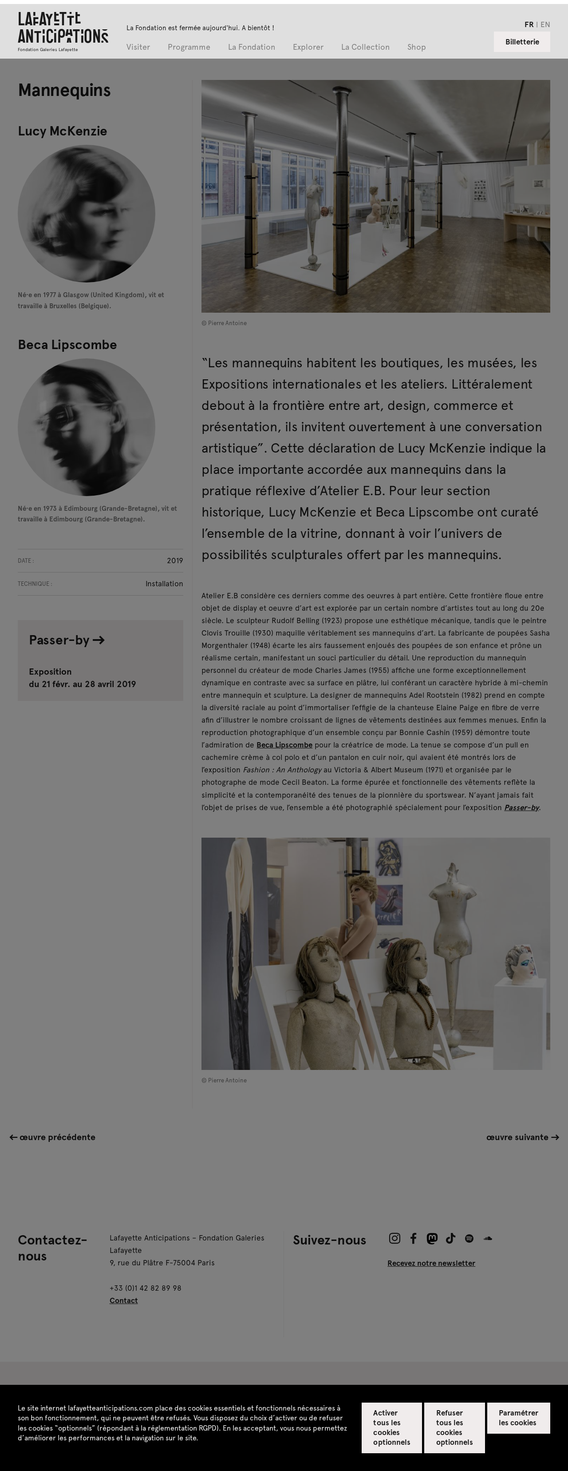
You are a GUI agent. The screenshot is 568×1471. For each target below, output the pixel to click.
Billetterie (522, 41)
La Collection (365, 47)
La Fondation (251, 47)
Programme (189, 47)
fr (529, 24)
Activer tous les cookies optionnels (391, 1427)
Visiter (138, 47)
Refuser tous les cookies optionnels (454, 1427)
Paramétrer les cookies (518, 1417)
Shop (416, 47)
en (545, 24)
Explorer (308, 47)
